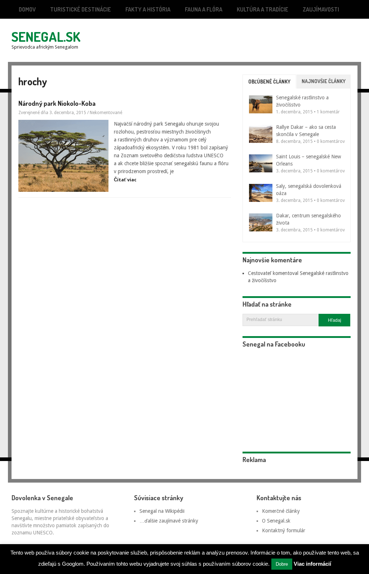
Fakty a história (147, 9)
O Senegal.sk (276, 521)
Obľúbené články (269, 81)
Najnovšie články (324, 81)
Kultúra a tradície (262, 9)
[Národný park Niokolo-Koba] (63, 156)
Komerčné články (281, 511)
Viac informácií (312, 564)
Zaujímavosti (321, 9)
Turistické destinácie (80, 9)
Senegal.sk (46, 36)
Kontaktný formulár (283, 530)
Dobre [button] (282, 564)
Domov (27, 9)
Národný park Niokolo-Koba (56, 103)
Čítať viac (125, 179)
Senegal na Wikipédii (161, 511)
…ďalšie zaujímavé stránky (168, 521)
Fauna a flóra (203, 9)
